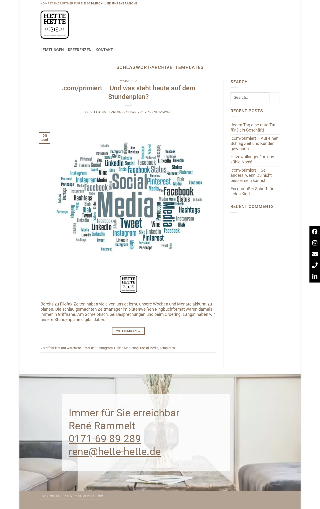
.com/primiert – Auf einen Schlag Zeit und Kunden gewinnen (255, 143)
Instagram (105, 348)
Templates (167, 348)
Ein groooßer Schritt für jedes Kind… (252, 191)
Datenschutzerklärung (83, 496)
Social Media (149, 348)
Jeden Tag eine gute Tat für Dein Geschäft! (253, 127)
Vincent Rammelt (158, 111)
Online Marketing (126, 348)
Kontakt (104, 50)
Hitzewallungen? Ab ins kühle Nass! (252, 159)
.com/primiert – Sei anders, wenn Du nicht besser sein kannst (251, 175)
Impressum (50, 496)
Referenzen (79, 50)
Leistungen (52, 50)
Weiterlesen (128, 330)
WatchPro (128, 81)
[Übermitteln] (274, 97)
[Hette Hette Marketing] (55, 24)
